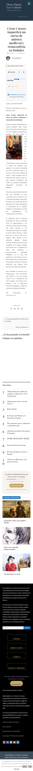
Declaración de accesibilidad (11, 731)
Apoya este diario (16, 485)
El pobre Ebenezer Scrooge (16, 445)
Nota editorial (7, 727)
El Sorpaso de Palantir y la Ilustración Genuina (16, 416)
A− (13, 86)
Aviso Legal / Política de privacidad (13, 736)
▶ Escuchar (11, 72)
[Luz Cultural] (8, 60)
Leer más (16, 769)
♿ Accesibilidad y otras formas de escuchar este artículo (16, 96)
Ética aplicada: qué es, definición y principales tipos (18, 424)
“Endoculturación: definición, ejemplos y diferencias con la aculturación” (17, 393)
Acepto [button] (24, 766)
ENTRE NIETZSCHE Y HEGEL (18, 438)
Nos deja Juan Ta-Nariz (12, 574)
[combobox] (16, 627)
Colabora (16, 657)
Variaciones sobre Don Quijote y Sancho (15, 522)
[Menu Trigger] (29, 3)
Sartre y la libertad (21, 327)
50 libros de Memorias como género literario (17, 460)
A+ (9, 86)
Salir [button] (30, 766)
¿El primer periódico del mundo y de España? (18, 432)
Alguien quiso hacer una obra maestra (17, 402)
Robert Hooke (12, 409)
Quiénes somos (16, 648)
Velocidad (10, 80)
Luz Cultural (16, 58)
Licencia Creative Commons (11, 722)
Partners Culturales (16, 668)
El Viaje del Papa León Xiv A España (17, 453)
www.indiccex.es (11, 295)
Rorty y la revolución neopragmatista (11, 548)
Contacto (16, 639)
